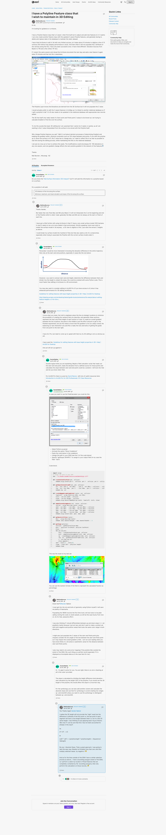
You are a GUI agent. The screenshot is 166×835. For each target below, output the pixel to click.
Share (34, 159)
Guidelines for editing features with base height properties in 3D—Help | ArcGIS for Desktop (69, 294)
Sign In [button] (69, 807)
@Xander (63, 604)
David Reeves (72, 376)
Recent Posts (112, 19)
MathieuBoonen (40, 21)
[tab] (35, 165)
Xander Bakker (76, 711)
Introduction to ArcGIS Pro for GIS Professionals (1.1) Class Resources (68, 378)
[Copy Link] (64, 22)
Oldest (39, 170)
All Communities (113, 16)
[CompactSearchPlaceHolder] (125, 2)
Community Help (113, 23)
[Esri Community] (35, 2)
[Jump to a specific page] (104, 170)
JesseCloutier (58, 22)
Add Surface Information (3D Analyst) (56, 179)
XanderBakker (40, 174)
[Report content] (103, 14)
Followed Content (114, 21)
